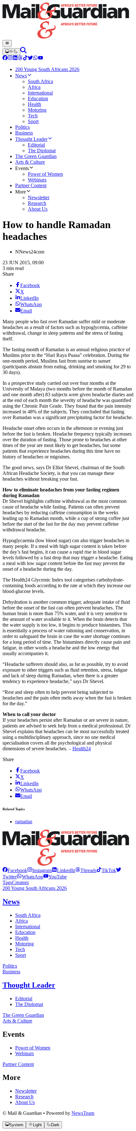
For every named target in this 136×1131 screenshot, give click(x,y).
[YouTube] (40, 58)
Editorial (23, 998)
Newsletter (26, 1091)
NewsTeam (82, 1113)
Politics (10, 966)
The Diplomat (29, 1004)
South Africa (27, 915)
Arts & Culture (17, 1020)
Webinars (24, 1053)
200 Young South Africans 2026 (35, 888)
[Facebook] (5, 58)
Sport (20, 955)
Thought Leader (29, 985)
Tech (20, 949)
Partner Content (18, 1064)
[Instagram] (10, 58)
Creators (20, 882)
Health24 (81, 748)
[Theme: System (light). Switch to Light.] (11, 51)
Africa (21, 921)
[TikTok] (25, 58)
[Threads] (20, 58)
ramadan (23, 821)
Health (21, 938)
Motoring (24, 943)
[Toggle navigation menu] (7, 43)
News (11, 902)
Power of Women (32, 1047)
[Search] (23, 51)
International (27, 926)
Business (11, 971)
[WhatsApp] (35, 58)
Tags (7, 882)
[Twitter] (30, 58)
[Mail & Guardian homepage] (68, 21)
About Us (25, 1102)
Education (25, 932)
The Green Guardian (23, 1015)
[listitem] (15, 870)
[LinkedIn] (15, 58)
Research (24, 1096)
